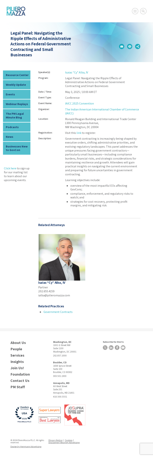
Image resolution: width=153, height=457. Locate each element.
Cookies (68, 440)
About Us (18, 342)
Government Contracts (58, 312)
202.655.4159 (46, 291)
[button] (121, 46)
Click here (10, 168)
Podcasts (12, 127)
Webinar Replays (17, 104)
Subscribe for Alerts (113, 341)
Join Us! (17, 368)
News (9, 137)
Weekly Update (16, 85)
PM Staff (17, 387)
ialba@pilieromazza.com (54, 295)
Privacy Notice (55, 440)
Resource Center (17, 75)
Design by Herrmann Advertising (25, 446)
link (78, 133)
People (16, 349)
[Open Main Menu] (135, 11)
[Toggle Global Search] (143, 11)
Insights (17, 361)
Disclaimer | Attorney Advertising (64, 442)
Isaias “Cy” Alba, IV (76, 72)
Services (17, 355)
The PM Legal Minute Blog (15, 115)
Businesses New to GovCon (17, 148)
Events (10, 94)
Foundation (20, 374)
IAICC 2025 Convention (79, 103)
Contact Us (19, 380)
